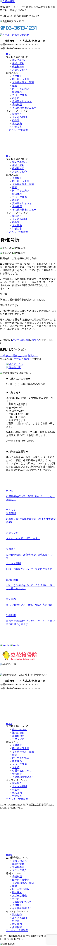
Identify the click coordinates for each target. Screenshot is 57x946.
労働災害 (17, 228)
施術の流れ (18, 165)
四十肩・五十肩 (20, 181)
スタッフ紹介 (19, 171)
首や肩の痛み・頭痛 (23, 184)
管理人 (35, 339)
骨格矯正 (17, 206)
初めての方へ (19, 162)
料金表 (15, 222)
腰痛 (14, 187)
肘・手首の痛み (20, 190)
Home (9, 156)
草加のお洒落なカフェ (13, 355)
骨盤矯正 (17, 178)
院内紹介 (17, 216)
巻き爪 (15, 200)
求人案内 (17, 225)
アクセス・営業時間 (17, 232)
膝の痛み (17, 194)
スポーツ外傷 (19, 197)
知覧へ (33, 355)
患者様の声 (18, 168)
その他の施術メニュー (24, 209)
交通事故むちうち (22, 203)
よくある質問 (19, 219)
